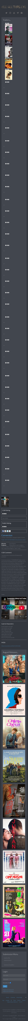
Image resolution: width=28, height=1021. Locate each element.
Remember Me (6, 982)
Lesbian (7, 1000)
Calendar (13, 997)
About (7, 997)
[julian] (14, 833)
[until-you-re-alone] (14, 800)
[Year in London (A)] (8, 239)
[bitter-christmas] (14, 699)
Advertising (19, 997)
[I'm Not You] (8, 357)
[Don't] (8, 192)
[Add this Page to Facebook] (3, 531)
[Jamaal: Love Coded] (8, 298)
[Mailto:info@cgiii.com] (21, 13)
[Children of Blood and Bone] (8, 334)
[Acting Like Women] (8, 133)
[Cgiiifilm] (6, 13)
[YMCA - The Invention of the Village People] (8, 87)
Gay (3, 1000)
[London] (8, 29)
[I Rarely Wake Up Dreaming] (8, 381)
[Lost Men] (8, 99)
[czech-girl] (14, 732)
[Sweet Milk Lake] (8, 275)
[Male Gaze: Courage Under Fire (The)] (8, 63)
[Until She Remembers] (8, 74)
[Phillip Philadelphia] (8, 368)
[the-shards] (14, 668)
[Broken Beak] (8, 404)
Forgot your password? (8, 989)
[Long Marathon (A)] (8, 205)
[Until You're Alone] (8, 216)
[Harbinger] (8, 309)
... (4, 962)
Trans (14, 1000)
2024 (24, 539)
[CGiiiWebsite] (14, 13)
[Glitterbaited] (8, 40)
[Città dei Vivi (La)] (8, 157)
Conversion (6, 535)
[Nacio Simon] (8, 415)
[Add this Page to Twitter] (7, 531)
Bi (11, 1000)
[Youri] (8, 251)
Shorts (19, 1000)
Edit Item (3, 496)
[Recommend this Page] (10, 531)
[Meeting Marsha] (8, 146)
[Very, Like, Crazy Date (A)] (8, 122)
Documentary (19, 539)
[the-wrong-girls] (14, 901)
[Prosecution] (8, 474)
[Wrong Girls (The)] (8, 263)
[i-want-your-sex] (14, 933)
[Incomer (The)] (8, 463)
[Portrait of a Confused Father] (8, 51)
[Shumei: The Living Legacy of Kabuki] (8, 345)
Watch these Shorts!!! (12, 1002)
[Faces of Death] (8, 440)
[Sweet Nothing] (8, 169)
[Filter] (8, 322)
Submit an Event (7, 960)
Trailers (24, 1000)
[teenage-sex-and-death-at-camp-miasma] (14, 866)
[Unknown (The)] (8, 485)
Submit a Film (7, 958)
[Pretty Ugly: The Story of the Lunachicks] (8, 228)
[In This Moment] (8, 180)
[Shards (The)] (8, 286)
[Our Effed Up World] (8, 451)
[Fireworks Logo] (14, 6)
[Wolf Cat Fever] (8, 392)
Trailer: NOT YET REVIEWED (8, 539)
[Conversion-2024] (5, 501)
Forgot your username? (8, 991)
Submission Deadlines (9, 964)
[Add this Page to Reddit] (5, 531)
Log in (5, 986)
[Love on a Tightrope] (8, 427)
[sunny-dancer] (14, 766)
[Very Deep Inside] (8, 110)
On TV (20, 1002)
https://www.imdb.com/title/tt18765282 (10, 646)
